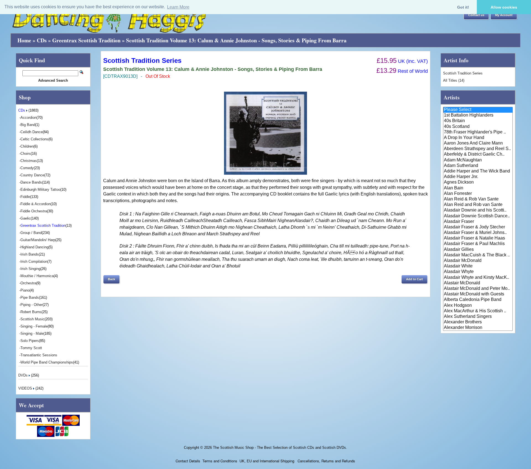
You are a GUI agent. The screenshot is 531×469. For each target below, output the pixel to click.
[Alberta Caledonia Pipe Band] (478, 300)
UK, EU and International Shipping (267, 460)
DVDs (23, 375)
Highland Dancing (34, 247)
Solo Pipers (29, 341)
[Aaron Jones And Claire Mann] (478, 143)
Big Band (27, 125)
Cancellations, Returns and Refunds (325, 460)
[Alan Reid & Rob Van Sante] (478, 199)
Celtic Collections (34, 139)
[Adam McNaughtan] (478, 160)
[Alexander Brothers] (478, 322)
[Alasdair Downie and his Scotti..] (478, 210)
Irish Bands (29, 254)
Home (24, 40)
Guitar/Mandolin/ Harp (37, 240)
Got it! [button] (463, 7)
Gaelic (25, 218)
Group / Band (31, 233)
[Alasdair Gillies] (478, 249)
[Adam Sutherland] (478, 166)
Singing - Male (31, 333)
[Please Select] (478, 110)
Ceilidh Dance (31, 132)
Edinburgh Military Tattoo (40, 189)
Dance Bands (31, 182)
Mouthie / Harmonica (37, 276)
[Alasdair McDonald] (478, 261)
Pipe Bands (29, 297)
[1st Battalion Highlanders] (478, 115)
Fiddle (25, 197)
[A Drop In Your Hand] (478, 138)
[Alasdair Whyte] (478, 272)
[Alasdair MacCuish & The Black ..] (478, 255)
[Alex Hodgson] (478, 305)
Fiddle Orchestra (33, 211)
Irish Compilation (33, 261)
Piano (25, 290)
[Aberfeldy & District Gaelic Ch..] (478, 154)
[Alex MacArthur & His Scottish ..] (478, 311)
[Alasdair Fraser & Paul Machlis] (478, 244)
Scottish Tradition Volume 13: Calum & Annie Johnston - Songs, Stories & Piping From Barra (236, 40)
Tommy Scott (31, 348)
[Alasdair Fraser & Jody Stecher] (478, 227)
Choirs (25, 153)
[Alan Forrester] (478, 194)
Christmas (28, 161)
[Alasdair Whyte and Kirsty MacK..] (478, 277)
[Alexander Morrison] (478, 328)
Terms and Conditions (219, 460)
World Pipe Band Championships (46, 362)
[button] (476, 15)
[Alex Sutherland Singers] (478, 316)
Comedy (27, 168)
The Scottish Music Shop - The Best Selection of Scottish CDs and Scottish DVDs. (280, 447)
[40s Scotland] (478, 127)
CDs (42, 40)
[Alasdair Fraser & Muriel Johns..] (478, 233)
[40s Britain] (478, 121)
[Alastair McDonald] (478, 283)
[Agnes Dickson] (478, 182)
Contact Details (188, 460)
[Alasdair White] (478, 266)
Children (26, 146)
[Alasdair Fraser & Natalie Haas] (478, 238)
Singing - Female (34, 326)
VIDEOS (25, 388)
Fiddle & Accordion (35, 204)
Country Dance (32, 175)
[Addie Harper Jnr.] (478, 177)
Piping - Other (31, 305)
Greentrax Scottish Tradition (86, 40)
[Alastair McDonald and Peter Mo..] (478, 289)
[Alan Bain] (478, 188)
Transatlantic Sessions (38, 355)
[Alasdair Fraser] (478, 222)
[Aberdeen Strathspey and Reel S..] (478, 149)
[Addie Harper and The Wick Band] (478, 171)
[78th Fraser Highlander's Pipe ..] (478, 132)
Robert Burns (30, 312)
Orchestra (28, 283)
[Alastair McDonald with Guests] (478, 294)
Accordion (28, 117)
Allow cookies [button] (504, 7)
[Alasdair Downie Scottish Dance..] (478, 216)
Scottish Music (32, 319)
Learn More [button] (178, 7)
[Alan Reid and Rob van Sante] (478, 205)
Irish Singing (30, 269)
